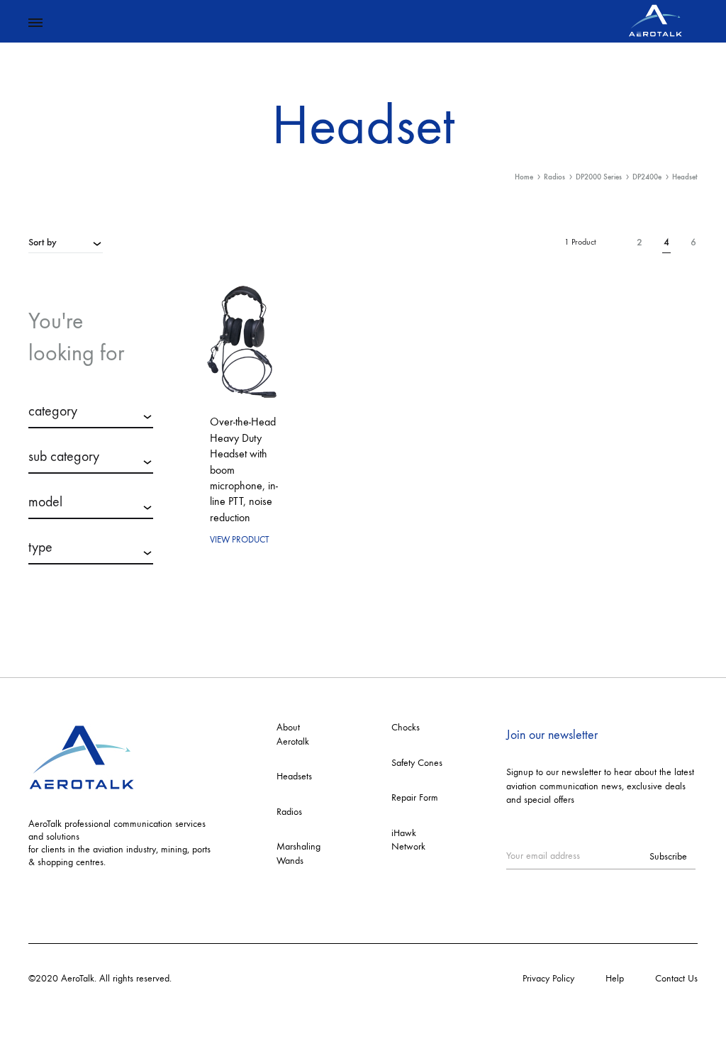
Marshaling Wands (298, 853)
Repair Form (414, 797)
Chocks (405, 727)
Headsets (294, 776)
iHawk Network (408, 840)
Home (524, 177)
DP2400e (646, 177)
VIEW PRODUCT (239, 539)
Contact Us (676, 978)
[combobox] (65, 241)
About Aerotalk (293, 734)
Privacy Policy (548, 978)
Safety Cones (416, 763)
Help (614, 978)
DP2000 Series (599, 177)
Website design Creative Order (235, 978)
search (91, 601)
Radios (554, 177)
